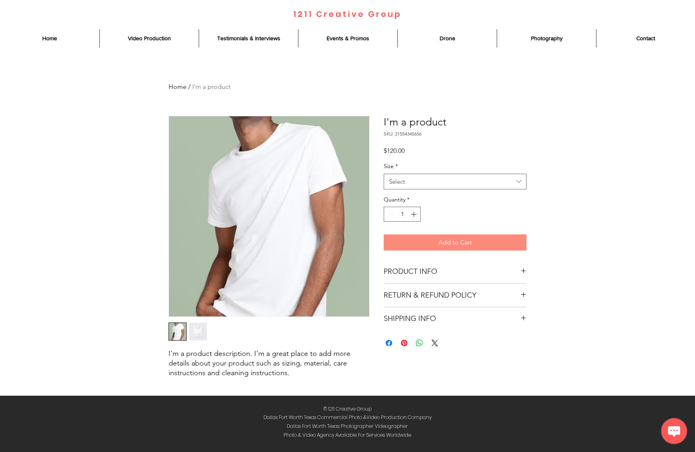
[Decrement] (390, 214)
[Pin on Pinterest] (404, 343)
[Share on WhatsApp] (419, 343)
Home (178, 86)
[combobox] (455, 181)
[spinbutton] (402, 214)
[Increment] (414, 214)
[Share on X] (435, 343)
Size (391, 166)
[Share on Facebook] (389, 343)
